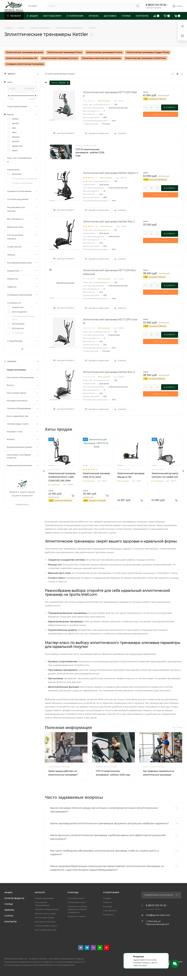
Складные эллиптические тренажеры (25, 64)
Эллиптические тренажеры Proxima (104, 52)
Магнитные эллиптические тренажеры (101, 58)
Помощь (73, 892)
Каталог (40, 892)
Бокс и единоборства (45, 930)
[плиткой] (173, 73)
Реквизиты (108, 914)
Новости (107, 902)
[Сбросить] (22, 349)
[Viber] (93, 947)
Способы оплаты (75, 898)
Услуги (8, 916)
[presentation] (44, 471)
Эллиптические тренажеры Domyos (60, 58)
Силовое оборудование (47, 909)
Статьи (8, 904)
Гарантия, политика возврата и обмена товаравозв (77, 909)
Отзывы (107, 898)
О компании (111, 892)
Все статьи (177, 727)
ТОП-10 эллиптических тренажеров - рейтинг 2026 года (89, 152)
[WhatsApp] (100, 947)
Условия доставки (76, 902)
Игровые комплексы (45, 921)
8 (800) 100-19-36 (156, 5)
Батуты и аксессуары (45, 913)
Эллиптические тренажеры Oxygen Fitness (148, 52)
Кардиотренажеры (44, 898)
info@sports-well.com (158, 915)
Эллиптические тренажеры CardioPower (145, 58)
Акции (8, 892)
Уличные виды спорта (46, 925)
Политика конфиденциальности (69, 962)
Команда (107, 906)
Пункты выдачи (14, 898)
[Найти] (137, 6)
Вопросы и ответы (76, 916)
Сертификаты (110, 910)
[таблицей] (182, 73)
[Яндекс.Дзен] (106, 947)
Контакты (10, 921)
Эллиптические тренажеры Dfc (21, 58)
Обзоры (9, 910)
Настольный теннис (45, 917)
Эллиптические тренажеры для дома (24, 52)
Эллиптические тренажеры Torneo (64, 52)
